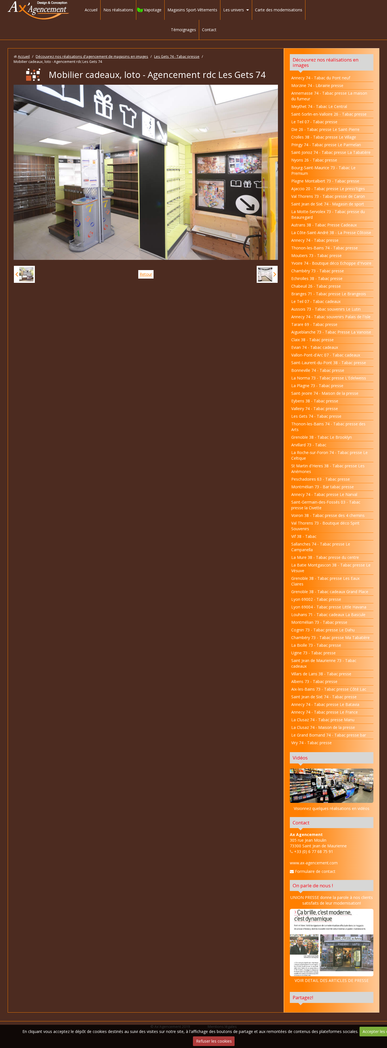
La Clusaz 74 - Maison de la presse (323, 727)
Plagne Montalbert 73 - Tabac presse (325, 181)
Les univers (233, 9)
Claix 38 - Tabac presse (312, 339)
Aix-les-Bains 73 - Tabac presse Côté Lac (328, 689)
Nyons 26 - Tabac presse (314, 160)
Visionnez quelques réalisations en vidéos (331, 808)
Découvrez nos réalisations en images (325, 62)
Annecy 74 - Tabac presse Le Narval (324, 494)
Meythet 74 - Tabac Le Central (319, 106)
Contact (209, 29)
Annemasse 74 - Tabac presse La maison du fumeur (329, 95)
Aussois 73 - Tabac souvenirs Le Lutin (326, 309)
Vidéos (300, 757)
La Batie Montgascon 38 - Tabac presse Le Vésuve (331, 567)
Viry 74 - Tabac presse (311, 742)
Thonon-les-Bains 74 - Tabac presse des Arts (328, 426)
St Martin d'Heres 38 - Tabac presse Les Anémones (328, 468)
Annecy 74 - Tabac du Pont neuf (320, 77)
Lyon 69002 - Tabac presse (316, 599)
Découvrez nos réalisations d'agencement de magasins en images (92, 56)
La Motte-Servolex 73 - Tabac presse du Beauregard (328, 214)
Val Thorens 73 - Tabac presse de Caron (328, 196)
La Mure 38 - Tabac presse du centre (325, 557)
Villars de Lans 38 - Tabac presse (321, 673)
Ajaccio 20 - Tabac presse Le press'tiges (328, 188)
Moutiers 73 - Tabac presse (316, 255)
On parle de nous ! (313, 885)
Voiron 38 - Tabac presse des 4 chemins (328, 515)
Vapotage (152, 9)
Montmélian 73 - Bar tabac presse (322, 486)
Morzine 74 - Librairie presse (317, 85)
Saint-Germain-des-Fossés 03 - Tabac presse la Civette (325, 504)
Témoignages (183, 29)
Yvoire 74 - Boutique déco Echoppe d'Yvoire (331, 263)
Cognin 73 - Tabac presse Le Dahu (323, 630)
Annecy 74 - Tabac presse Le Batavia (325, 704)
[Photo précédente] (24, 274)
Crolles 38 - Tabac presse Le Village (323, 137)
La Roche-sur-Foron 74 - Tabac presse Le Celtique (329, 455)
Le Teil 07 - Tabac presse (314, 121)
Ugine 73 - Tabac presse (313, 652)
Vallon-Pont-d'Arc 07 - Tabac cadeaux (325, 355)
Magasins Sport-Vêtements (192, 9)
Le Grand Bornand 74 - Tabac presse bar (328, 735)
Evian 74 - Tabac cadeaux (314, 347)
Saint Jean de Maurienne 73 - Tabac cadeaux (323, 663)
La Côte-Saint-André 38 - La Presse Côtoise (331, 232)
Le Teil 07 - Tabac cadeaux (316, 301)
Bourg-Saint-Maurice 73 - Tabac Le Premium (323, 170)
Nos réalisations (118, 9)
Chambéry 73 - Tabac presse (317, 270)
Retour (146, 274)
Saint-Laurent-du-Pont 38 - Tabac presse (328, 362)
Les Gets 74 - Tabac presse (176, 56)
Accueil (91, 9)
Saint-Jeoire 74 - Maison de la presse (324, 393)
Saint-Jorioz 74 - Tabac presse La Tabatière (331, 152)
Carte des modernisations (278, 9)
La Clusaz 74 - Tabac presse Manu (322, 719)
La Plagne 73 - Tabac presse (317, 385)
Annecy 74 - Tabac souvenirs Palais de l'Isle (331, 316)
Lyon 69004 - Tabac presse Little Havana (328, 607)
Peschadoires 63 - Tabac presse (320, 479)
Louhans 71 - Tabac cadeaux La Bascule (328, 614)
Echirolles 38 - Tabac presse (317, 278)
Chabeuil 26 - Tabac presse (316, 286)
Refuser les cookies (214, 1041)
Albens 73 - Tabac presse (314, 681)
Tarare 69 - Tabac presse (314, 324)
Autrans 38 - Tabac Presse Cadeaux (324, 225)
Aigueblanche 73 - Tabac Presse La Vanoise (331, 332)
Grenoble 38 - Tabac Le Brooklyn (321, 437)
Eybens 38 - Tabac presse (314, 401)
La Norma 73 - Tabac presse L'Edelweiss (328, 378)
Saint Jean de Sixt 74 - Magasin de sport (327, 204)
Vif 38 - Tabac (303, 536)
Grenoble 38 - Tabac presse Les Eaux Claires (325, 581)
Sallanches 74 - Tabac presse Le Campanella (320, 546)
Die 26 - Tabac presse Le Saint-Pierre (325, 129)
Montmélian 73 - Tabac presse (319, 622)
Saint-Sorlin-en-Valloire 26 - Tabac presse (329, 114)
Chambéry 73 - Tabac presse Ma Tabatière (330, 637)
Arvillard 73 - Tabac (308, 444)
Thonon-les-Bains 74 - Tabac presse (324, 248)
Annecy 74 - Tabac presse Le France (324, 712)
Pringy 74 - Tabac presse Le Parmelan (326, 144)
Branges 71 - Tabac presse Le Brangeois (328, 293)
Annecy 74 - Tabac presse (315, 240)
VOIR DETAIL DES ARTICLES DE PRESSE (332, 980)
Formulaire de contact (314, 871)
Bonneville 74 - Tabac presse (317, 370)
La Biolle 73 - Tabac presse (316, 645)
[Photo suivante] (267, 274)
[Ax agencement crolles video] (331, 786)
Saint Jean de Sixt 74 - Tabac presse (324, 696)
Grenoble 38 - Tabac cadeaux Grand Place (329, 591)
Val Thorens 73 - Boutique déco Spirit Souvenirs (325, 525)
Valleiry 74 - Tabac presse (314, 408)
